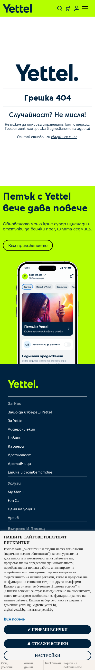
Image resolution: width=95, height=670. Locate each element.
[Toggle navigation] (82, 8)
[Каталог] (19, 8)
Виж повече (14, 619)
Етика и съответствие (30, 472)
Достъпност (19, 454)
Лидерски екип (21, 429)
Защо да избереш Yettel (30, 412)
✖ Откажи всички (47, 644)
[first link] (23, 383)
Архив (13, 517)
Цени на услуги (21, 508)
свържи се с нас (64, 137)
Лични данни (28, 665)
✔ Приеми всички (47, 630)
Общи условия (6, 665)
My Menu (16, 491)
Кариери (16, 446)
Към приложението (28, 245)
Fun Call (14, 500)
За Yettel (15, 420)
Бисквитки (53, 663)
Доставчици (19, 463)
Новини (14, 437)
